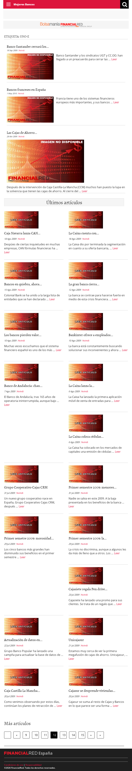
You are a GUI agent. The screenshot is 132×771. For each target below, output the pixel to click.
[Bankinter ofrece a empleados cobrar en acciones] (86, 321)
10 (36, 735)
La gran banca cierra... (84, 283)
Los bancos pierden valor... (22, 334)
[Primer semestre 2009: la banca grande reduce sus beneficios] (86, 525)
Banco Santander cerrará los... (28, 46)
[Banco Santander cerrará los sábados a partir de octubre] (30, 66)
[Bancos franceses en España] (30, 109)
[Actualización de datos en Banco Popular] (21, 626)
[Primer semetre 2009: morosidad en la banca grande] (21, 525)
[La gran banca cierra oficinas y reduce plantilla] (86, 271)
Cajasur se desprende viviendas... (92, 690)
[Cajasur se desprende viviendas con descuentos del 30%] (86, 677)
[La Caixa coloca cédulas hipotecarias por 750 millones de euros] (86, 423)
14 (73, 735)
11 (45, 735)
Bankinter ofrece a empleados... (91, 334)
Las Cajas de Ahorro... (22, 132)
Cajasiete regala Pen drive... (88, 588)
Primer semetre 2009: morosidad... (29, 538)
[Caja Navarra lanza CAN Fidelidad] (21, 220)
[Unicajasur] (86, 626)
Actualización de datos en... (23, 639)
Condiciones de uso (13, 764)
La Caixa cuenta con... (84, 233)
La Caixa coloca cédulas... (86, 436)
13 (63, 735)
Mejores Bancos (24, 4)
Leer (114, 59)
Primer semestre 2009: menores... (93, 487)
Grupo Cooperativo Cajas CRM (26, 487)
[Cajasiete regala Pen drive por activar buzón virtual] (86, 575)
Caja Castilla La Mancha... (22, 690)
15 (82, 735)
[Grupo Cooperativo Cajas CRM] (21, 474)
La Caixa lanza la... (81, 385)
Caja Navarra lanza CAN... (22, 233)
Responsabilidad (33, 764)
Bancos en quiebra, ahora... (23, 283)
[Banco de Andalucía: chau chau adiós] (21, 372)
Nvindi (22, 50)
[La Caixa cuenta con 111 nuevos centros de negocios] (86, 220)
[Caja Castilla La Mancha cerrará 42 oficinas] (21, 677)
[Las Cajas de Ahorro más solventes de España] (45, 161)
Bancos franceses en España (26, 89)
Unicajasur (76, 639)
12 (54, 735)
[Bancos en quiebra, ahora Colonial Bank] (21, 271)
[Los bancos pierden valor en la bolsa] (21, 321)
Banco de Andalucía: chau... (23, 385)
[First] (7, 735)
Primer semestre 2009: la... (88, 538)
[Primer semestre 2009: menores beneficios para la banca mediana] (86, 474)
